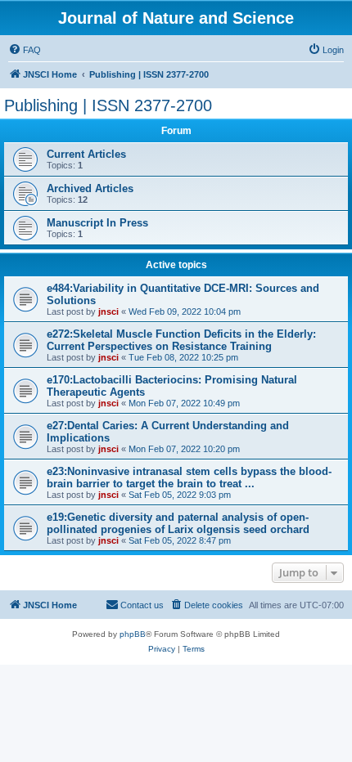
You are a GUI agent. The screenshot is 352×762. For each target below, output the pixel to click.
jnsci (108, 311)
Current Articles (86, 154)
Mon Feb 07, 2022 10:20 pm (184, 449)
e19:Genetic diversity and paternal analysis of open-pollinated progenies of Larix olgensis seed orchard (178, 523)
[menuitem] (24, 50)
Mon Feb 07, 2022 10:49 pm (184, 403)
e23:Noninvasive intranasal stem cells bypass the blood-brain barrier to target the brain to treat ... (189, 477)
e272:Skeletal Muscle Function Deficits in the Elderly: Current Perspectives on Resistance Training (181, 340)
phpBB (133, 634)
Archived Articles (90, 188)
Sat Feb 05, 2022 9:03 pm (180, 495)
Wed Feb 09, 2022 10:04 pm (185, 311)
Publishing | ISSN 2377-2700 (108, 105)
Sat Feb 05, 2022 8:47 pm (180, 540)
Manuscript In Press (97, 223)
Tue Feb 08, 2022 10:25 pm (183, 357)
